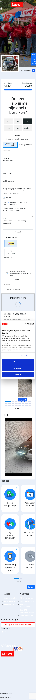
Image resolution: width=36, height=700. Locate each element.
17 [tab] (9, 405)
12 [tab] (20, 403)
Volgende (18, 232)
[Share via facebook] (33, 70)
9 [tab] (9, 403)
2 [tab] (13, 401)
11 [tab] (16, 403)
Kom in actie (9, 604)
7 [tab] (29, 401)
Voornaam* (7, 151)
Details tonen (25, 356)
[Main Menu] (1, 1)
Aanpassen (17, 368)
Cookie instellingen (27, 601)
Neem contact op (26, 616)
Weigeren (18, 374)
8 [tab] (6, 403)
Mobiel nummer (9, 181)
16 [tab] (6, 405)
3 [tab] (16, 401)
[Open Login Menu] (1, 8)
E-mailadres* (7, 173)
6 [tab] (26, 401)
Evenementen (9, 601)
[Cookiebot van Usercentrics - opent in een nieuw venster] (25, 324)
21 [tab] (23, 405)
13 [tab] (23, 403)
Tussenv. (6, 158)
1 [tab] (8, 401)
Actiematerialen (10, 598)
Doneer (30, 587)
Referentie (8, 257)
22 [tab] (26, 405)
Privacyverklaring (26, 598)
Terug (8, 284)
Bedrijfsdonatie (26, 145)
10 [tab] (13, 403)
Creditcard (11, 254)
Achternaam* (8, 161)
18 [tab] (13, 405)
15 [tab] (30, 403)
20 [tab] (20, 405)
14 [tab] (26, 403)
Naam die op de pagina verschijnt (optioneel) (15, 222)
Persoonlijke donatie (10, 145)
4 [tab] (19, 401)
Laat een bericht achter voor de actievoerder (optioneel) (14, 209)
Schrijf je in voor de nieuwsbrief (18, 624)
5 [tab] (23, 401)
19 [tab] (16, 405)
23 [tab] (30, 405)
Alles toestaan (18, 362)
